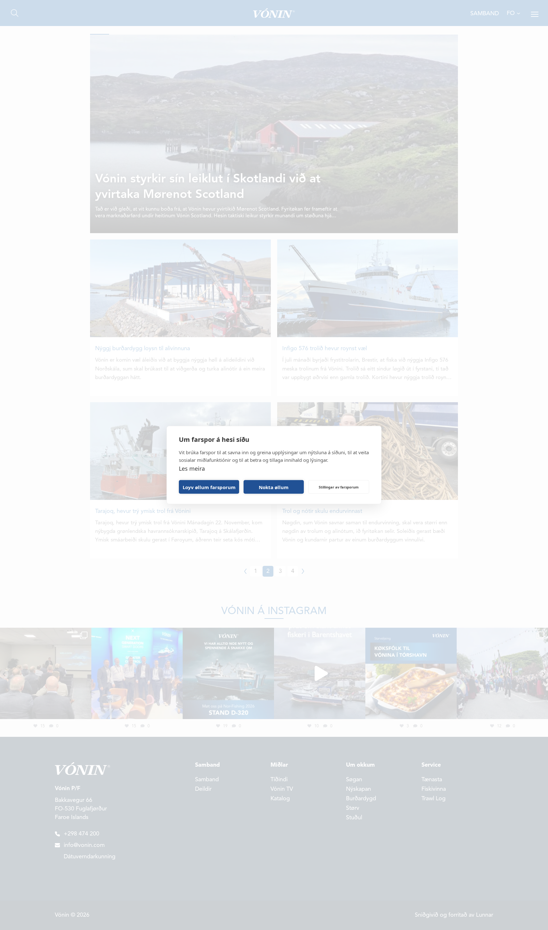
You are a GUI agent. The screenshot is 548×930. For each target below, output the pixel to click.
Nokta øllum (274, 487)
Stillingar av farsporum (339, 486)
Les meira (192, 468)
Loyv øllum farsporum (209, 487)
